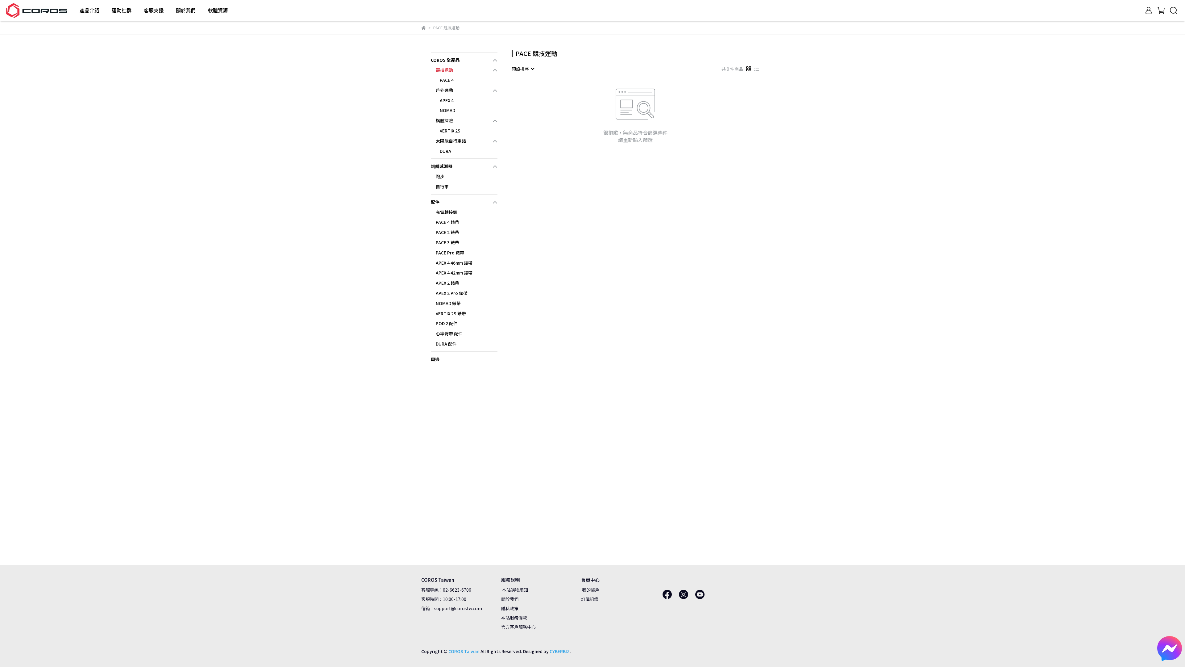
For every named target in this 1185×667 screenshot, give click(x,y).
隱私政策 (509, 608)
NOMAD (447, 110)
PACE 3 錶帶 (447, 242)
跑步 (440, 176)
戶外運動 (444, 90)
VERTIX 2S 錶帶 (451, 313)
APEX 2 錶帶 (447, 283)
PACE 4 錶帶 (447, 222)
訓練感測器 (441, 166)
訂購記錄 (589, 599)
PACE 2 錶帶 (447, 232)
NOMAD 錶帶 (448, 303)
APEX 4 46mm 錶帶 (454, 263)
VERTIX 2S (450, 131)
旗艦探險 (444, 120)
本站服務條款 (514, 618)
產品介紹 (89, 10)
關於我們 (509, 599)
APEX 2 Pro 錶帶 (452, 293)
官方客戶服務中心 (518, 627)
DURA (445, 151)
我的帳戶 (590, 590)
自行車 (442, 186)
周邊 (435, 359)
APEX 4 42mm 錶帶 (454, 273)
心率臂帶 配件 (449, 333)
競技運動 (444, 70)
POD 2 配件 (447, 323)
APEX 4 (447, 100)
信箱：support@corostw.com (451, 608)
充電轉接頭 (446, 212)
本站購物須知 (514, 590)
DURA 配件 (446, 344)
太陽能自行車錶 (451, 141)
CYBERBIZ (560, 651)
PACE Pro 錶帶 (450, 253)
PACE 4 (447, 80)
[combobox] (523, 68)
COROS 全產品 (445, 60)
